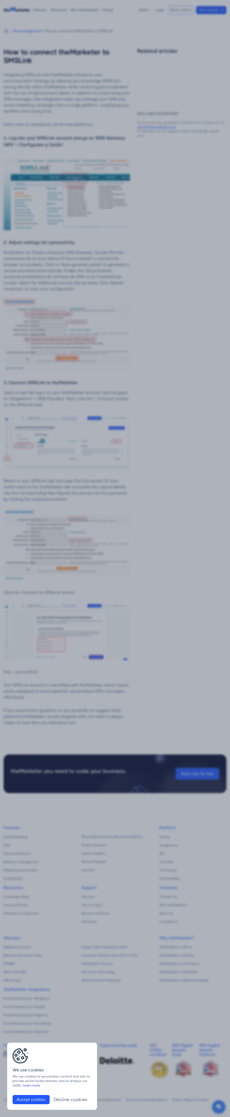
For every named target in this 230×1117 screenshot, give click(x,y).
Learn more (31, 1085)
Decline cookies (70, 1099)
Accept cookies (31, 1099)
